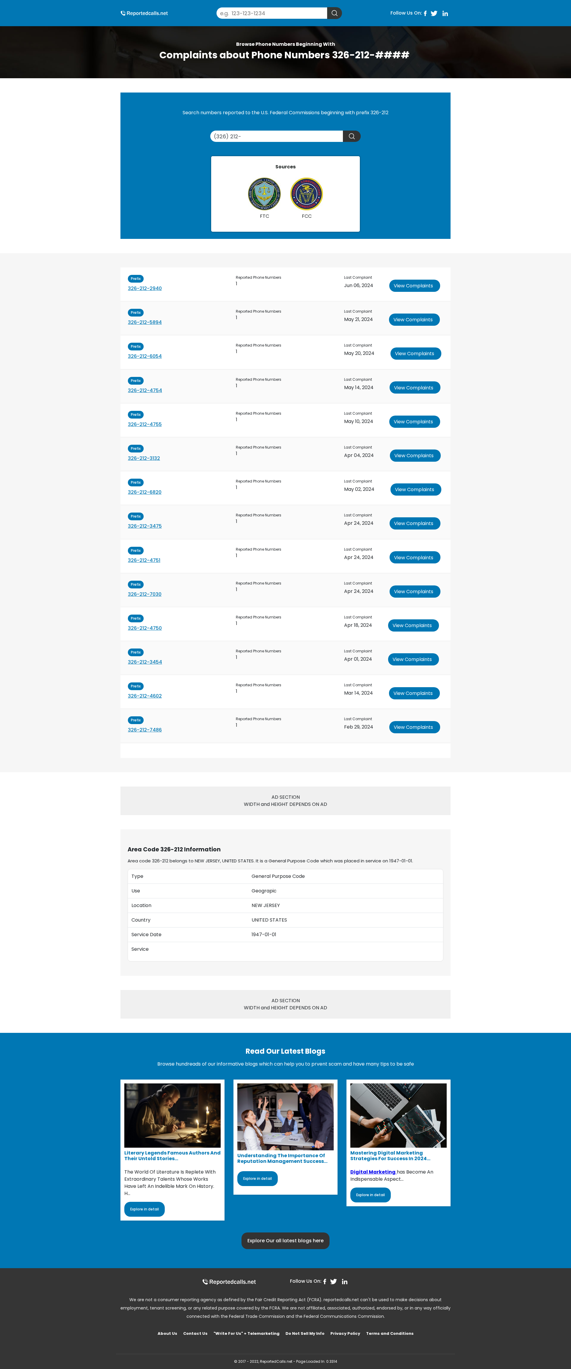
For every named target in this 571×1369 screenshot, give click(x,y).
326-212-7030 (144, 594)
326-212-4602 (145, 696)
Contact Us (195, 1333)
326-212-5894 (145, 322)
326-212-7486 (145, 729)
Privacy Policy (345, 1333)
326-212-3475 (145, 526)
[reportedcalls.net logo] (229, 1281)
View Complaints (413, 285)
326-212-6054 (145, 356)
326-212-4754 (145, 390)
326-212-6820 (144, 492)
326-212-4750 (145, 628)
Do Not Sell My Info (305, 1333)
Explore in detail (144, 1209)
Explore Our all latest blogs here (285, 1240)
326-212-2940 (145, 288)
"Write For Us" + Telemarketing (247, 1333)
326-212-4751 (144, 560)
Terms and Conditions (390, 1333)
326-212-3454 (145, 662)
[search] (334, 13)
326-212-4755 (145, 424)
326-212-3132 (144, 458)
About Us (167, 1333)
